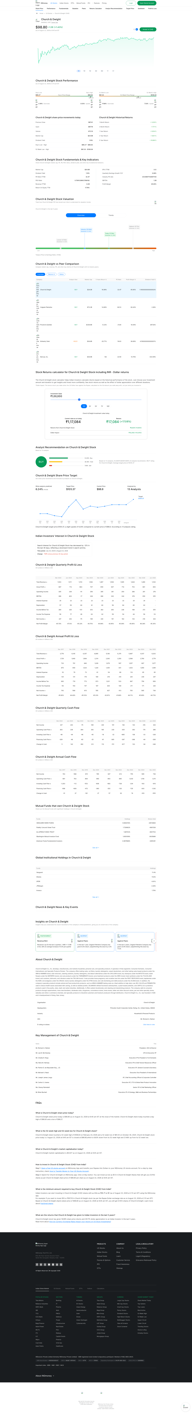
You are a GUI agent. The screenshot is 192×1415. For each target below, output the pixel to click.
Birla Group (100, 1313)
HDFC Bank (39, 1307)
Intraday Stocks (143, 1333)
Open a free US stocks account (53, 1168)
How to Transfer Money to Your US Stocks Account (69, 1171)
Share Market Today (144, 1300)
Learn (118, 1256)
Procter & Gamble (46, 325)
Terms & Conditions (143, 1252)
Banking (58, 1300)
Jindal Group (101, 1333)
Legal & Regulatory (143, 1256)
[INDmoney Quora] (61, 1264)
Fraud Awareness (122, 1264)
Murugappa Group (103, 1336)
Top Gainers (141, 1304)
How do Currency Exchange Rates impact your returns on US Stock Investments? (80, 1222)
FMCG (58, 1313)
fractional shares (46, 1203)
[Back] (37, 13)
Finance (58, 1339)
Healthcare (59, 1346)
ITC (37, 1333)
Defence (59, 1317)
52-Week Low (142, 1317)
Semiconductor (81, 1310)
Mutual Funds (80, 3)
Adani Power (40, 1326)
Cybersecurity (81, 1323)
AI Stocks (79, 1300)
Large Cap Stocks (123, 1300)
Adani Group (101, 1304)
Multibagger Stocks (123, 1320)
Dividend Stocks (122, 1313)
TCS (37, 1313)
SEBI (48, 1365)
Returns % (51, 274)
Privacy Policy (141, 1248)
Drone (78, 1317)
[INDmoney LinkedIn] (41, 1264)
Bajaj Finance (40, 1323)
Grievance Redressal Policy (146, 1260)
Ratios (62, 274)
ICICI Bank (39, 1317)
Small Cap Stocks (123, 1307)
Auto (57, 1310)
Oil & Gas (59, 1343)
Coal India (39, 1343)
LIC (37, 1336)
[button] (135, 29)
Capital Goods (60, 1336)
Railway (58, 1333)
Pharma (58, 1307)
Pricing (104, 3)
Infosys (38, 1320)
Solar (78, 1313)
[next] (154, 941)
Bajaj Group (100, 1310)
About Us (120, 1248)
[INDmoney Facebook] (37, 1264)
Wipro (37, 1339)
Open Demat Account (147, 3)
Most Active (141, 1310)
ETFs (72, 3)
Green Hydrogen (81, 1320)
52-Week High (142, 1313)
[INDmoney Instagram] (53, 1264)
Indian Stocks (64, 3)
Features (97, 3)
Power (58, 1320)
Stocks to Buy (142, 1330)
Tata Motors (39, 1300)
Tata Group (100, 1300)
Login (131, 3)
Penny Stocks (121, 1310)
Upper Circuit (142, 1320)
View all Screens (122, 1323)
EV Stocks (79, 1304)
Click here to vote (149, 1024)
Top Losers (141, 1307)
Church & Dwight (45, 289)
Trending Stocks (143, 1326)
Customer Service (123, 1260)
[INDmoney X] (45, 1264)
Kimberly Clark (45, 341)
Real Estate (59, 1326)
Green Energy (80, 1307)
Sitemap (119, 1268)
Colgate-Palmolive (46, 307)
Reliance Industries (42, 1304)
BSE (57, 1365)
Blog (118, 1252)
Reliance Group (102, 1307)
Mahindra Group (102, 1320)
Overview (40, 274)
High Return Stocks (123, 1317)
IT (56, 1304)
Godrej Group (101, 1326)
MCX (62, 1365)
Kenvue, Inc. (44, 357)
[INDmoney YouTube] (49, 1264)
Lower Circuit (142, 1323)
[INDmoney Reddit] (57, 1264)
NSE (53, 1365)
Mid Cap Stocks (122, 1304)
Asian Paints (40, 1346)
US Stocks (53, 3)
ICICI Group (100, 1330)
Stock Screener (122, 1326)
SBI (37, 1310)
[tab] (42, 1289)
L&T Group (100, 1323)
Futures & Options (103, 1260)
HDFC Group (101, 1317)
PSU (57, 1330)
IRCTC (38, 1330)
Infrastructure (60, 1323)
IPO (89, 3)
